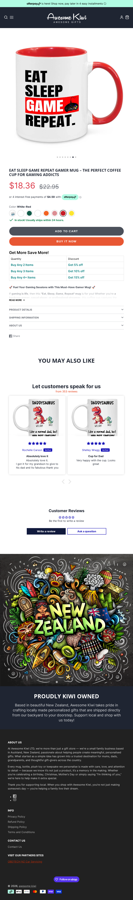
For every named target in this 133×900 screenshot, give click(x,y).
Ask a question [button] (86, 531)
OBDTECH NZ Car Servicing (25, 861)
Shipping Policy (17, 827)
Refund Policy (16, 821)
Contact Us (15, 846)
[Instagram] (15, 799)
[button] (57, 157)
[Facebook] (15, 796)
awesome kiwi (27, 886)
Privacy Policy (16, 816)
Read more (15, 300)
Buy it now (66, 241)
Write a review (46, 531)
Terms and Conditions (21, 832)
